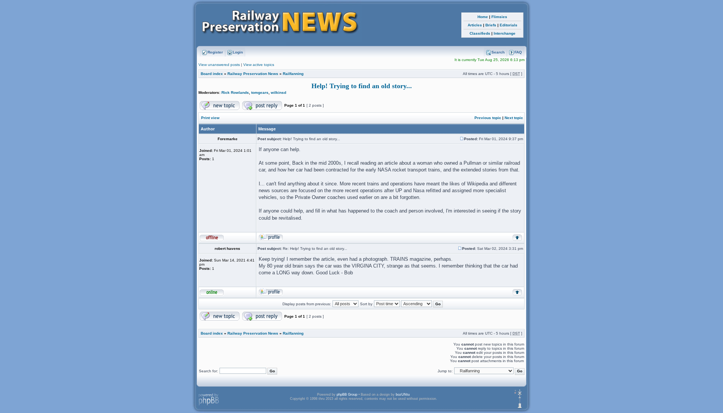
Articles (475, 25)
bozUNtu (403, 394)
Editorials (508, 25)
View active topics (258, 65)
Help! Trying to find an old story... (361, 86)
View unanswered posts (219, 65)
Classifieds (480, 33)
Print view (210, 118)
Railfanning (293, 74)
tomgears (259, 92)
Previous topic (487, 118)
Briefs (490, 25)
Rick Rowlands (235, 92)
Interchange (505, 33)
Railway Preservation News (252, 74)
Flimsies (499, 17)
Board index (212, 74)
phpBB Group (347, 394)
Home (482, 17)
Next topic (514, 118)
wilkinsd (278, 92)
